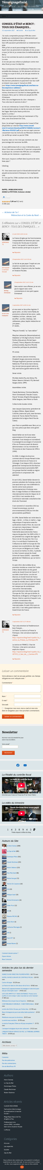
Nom (4, 696)
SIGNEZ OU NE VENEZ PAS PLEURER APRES (15, 974)
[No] (41, 1164)
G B (8, 911)
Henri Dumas (8, 1080)
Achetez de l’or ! (10, 212)
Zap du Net (8, 1153)
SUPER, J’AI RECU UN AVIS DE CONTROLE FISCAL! (17, 977)
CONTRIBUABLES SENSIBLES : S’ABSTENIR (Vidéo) (18, 1004)
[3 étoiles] (6, 201)
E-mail (5, 700)
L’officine (7, 1130)
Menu (4, 16)
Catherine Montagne (13, 927)
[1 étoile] (3, 201)
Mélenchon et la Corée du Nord (26, 215)
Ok (22, 1167)
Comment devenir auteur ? (10, 953)
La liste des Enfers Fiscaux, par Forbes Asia (15, 1009)
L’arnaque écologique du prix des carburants (15, 1028)
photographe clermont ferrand (5, 270)
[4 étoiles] (7, 201)
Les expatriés (8, 1146)
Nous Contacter (7, 959)
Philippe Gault (11, 894)
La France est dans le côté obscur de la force (16, 985)
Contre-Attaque (7, 982)
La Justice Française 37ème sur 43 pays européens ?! (18, 1023)
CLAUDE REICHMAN (11, 1106)
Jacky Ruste (10, 922)
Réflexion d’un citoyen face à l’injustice (14, 1001)
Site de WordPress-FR (9, 1066)
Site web (5, 705)
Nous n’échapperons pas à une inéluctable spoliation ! (18, 1012)
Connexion (5, 1057)
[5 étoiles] (9, 201)
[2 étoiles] (4, 201)
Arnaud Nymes (11, 943)
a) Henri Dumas (11, 846)
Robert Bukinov (11, 867)
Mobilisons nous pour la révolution (12, 1017)
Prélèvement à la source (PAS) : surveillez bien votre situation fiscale (13, 1124)
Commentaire (7, 683)
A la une (6, 1143)
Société (20, 30)
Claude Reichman (12, 862)
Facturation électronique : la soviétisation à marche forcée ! (13, 1111)
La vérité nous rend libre (9, 1020)
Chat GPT (10, 938)
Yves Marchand (11, 873)
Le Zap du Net (30, 30)
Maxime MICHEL (12, 916)
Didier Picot (10, 905)
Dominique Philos (12, 856)
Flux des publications (8, 1060)
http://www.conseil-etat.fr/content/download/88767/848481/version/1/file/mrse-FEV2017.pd (21, 128)
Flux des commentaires (9, 1063)
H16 (8, 889)
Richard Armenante (13, 900)
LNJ (8, 932)
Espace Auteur (6, 956)
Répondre (17, 252)
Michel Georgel (11, 878)
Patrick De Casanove (13, 884)
